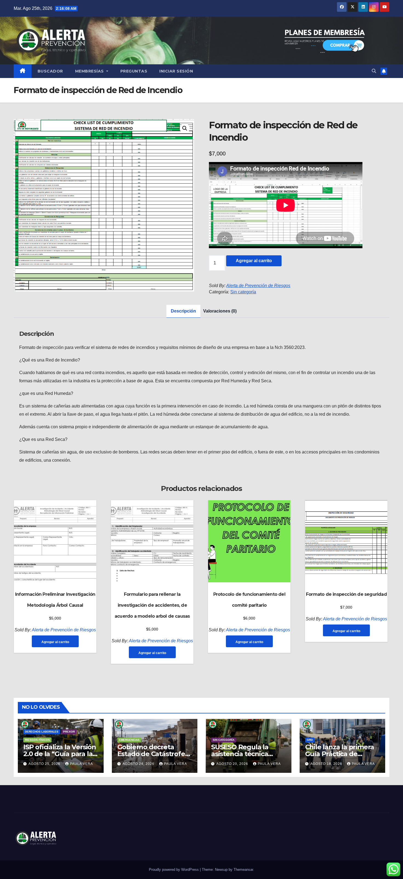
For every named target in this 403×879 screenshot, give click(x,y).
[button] (374, 71)
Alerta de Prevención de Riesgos (258, 285)
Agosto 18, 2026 (326, 764)
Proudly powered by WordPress (174, 870)
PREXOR (69, 731)
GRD (310, 739)
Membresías (90, 71)
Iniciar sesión (176, 71)
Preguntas (133, 71)
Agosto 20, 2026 (232, 764)
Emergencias (129, 739)
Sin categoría (243, 292)
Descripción (183, 311)
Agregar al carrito (254, 260)
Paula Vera (81, 764)
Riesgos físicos (37, 739)
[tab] (183, 311)
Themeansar (243, 870)
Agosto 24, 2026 (139, 764)
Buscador (50, 71)
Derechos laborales (41, 731)
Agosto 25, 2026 (45, 764)
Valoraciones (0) (220, 311)
